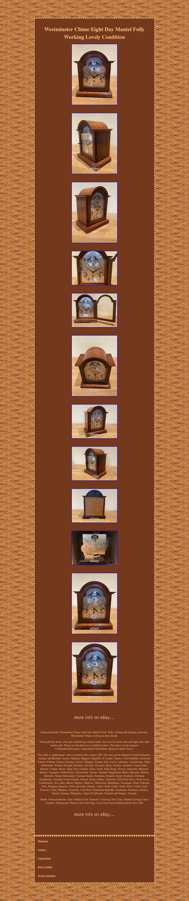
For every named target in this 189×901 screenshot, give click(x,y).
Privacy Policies (45, 867)
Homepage (43, 841)
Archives (42, 849)
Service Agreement (46, 875)
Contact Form (44, 858)
